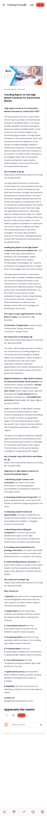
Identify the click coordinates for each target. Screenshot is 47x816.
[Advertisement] (23, 36)
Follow (21, 715)
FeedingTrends (15, 4)
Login (32, 5)
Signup (40, 5)
